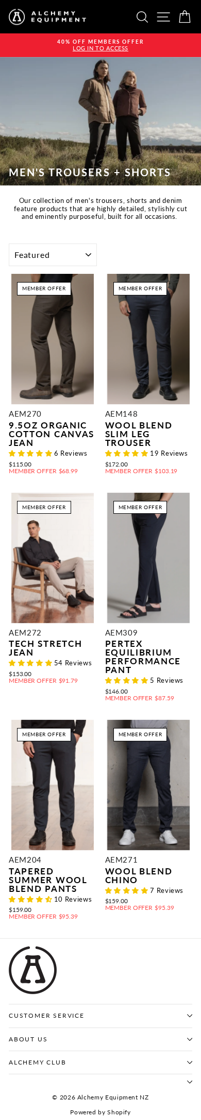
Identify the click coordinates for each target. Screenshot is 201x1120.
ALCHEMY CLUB (37, 1062)
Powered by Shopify (100, 1112)
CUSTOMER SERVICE (47, 1015)
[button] (31, 453)
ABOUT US (28, 1039)
